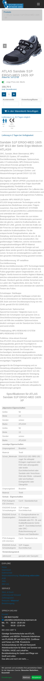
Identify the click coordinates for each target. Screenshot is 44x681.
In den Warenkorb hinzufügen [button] (22, 111)
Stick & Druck (7, 592)
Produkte (7, 12)
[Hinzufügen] (14, 94)
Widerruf (15, 601)
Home (4, 567)
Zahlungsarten (8, 598)
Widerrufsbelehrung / (20, 576)
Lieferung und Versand (11, 595)
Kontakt (5, 614)
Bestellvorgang (8, 603)
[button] (5, 46)
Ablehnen (26, 677)
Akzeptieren (36, 677)
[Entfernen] (4, 94)
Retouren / (6, 601)
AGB (4, 578)
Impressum (6, 570)
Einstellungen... (7, 677)
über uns (5, 584)
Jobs (4, 581)
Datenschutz (7, 573)
